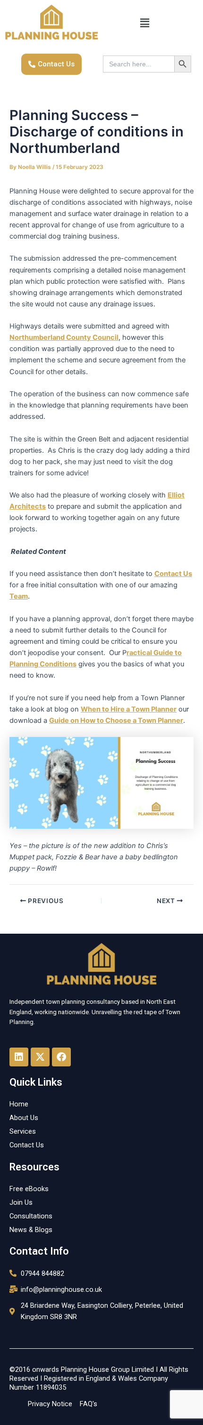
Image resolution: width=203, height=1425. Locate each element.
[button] (144, 23)
